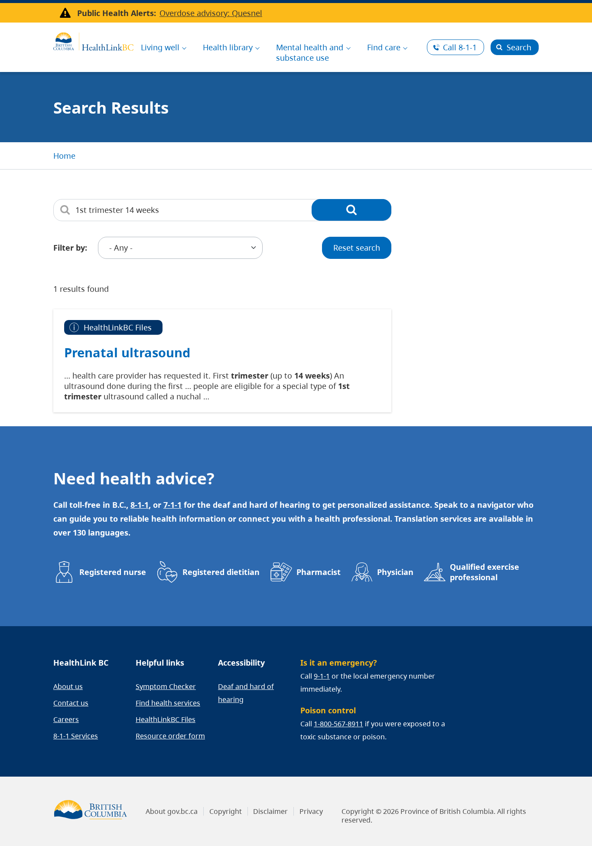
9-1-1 (322, 676)
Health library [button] (228, 47)
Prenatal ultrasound (127, 352)
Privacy (311, 811)
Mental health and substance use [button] (309, 52)
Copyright (225, 811)
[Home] (93, 40)
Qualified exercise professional (484, 572)
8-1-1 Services (75, 736)
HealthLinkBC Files (165, 719)
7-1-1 (172, 505)
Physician (395, 572)
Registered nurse (112, 572)
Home (64, 155)
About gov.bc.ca (172, 811)
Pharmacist (318, 572)
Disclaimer (270, 811)
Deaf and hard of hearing (246, 693)
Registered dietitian (221, 572)
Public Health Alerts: (116, 13)
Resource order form (170, 736)
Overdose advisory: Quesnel (210, 13)
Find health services (168, 703)
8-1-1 (460, 47)
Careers (66, 719)
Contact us (70, 703)
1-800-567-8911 (338, 723)
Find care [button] (383, 47)
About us (68, 686)
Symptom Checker (166, 686)
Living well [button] (160, 47)
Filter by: (70, 247)
